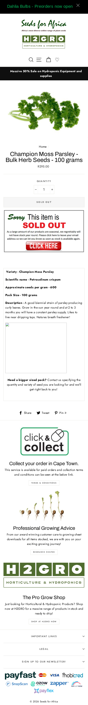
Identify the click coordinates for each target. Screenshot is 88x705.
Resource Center (44, 552)
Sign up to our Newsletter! (44, 661)
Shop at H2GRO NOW (44, 621)
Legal (44, 649)
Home (42, 147)
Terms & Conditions (43, 483)
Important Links (44, 636)
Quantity (44, 181)
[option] (44, 73)
